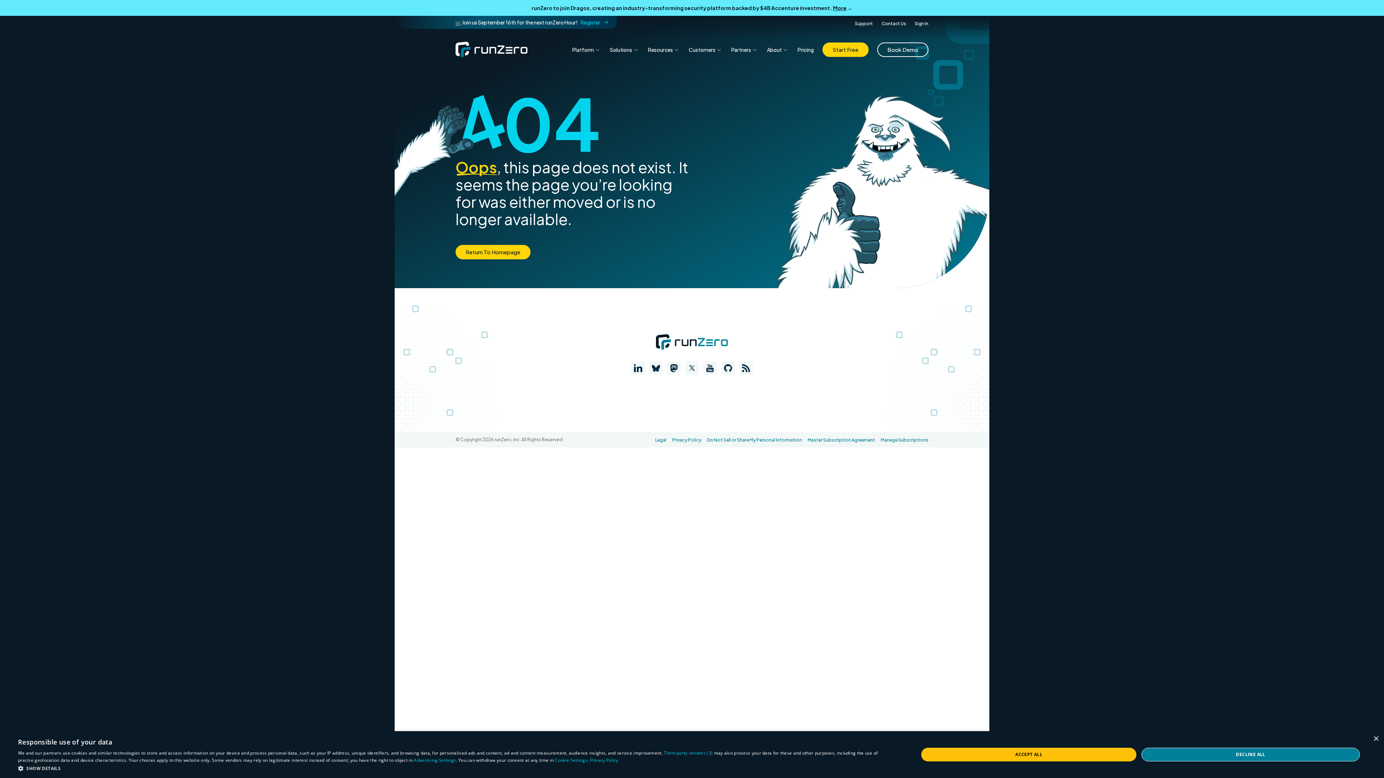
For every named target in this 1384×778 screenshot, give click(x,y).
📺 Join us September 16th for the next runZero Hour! (527, 22)
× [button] (1376, 739)
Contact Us (894, 23)
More (840, 8)
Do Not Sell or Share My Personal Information (754, 440)
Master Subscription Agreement (841, 440)
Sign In (921, 23)
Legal (660, 440)
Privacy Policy (686, 440)
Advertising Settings (435, 760)
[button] (455, 768)
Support (864, 23)
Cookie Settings (571, 760)
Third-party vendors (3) (688, 753)
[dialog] (692, 754)
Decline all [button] (1250, 754)
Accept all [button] (1028, 754)
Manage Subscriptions (904, 440)
